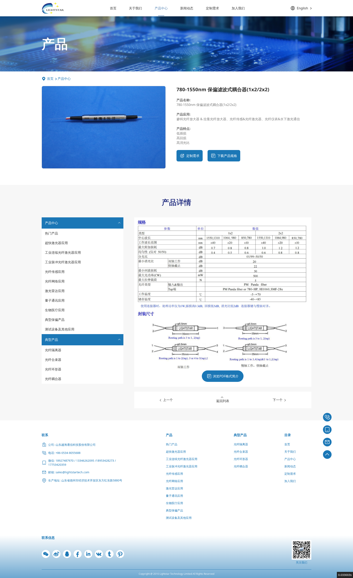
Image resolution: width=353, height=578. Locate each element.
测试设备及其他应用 (59, 329)
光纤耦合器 (53, 379)
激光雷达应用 (55, 291)
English (302, 8)
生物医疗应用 (55, 310)
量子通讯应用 (55, 300)
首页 (113, 8)
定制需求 (212, 8)
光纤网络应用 (55, 281)
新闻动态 (186, 8)
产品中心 (161, 8)
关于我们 (135, 8)
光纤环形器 (53, 369)
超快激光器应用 (56, 243)
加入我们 (238, 8)
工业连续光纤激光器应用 (63, 252)
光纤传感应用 (55, 271)
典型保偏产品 (55, 319)
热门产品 (51, 233)
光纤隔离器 (53, 350)
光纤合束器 (53, 359)
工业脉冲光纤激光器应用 (63, 262)
